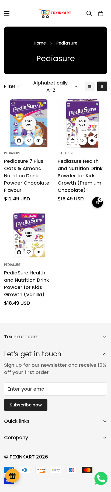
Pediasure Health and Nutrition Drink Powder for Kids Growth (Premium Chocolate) (80, 175)
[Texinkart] (55, 13)
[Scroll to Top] (101, 463)
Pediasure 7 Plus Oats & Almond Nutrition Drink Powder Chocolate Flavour (26, 175)
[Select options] (19, 140)
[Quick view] (38, 140)
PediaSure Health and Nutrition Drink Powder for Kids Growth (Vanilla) (26, 283)
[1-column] (90, 86)
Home (40, 43)
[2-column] (102, 86)
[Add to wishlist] (28, 140)
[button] (101, 13)
